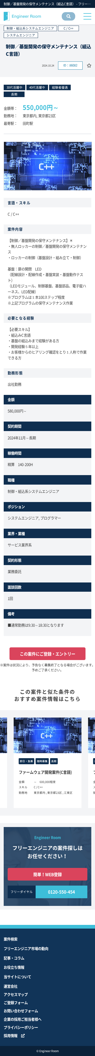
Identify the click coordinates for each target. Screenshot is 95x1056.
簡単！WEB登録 (47, 874)
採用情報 (10, 1035)
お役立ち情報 (14, 967)
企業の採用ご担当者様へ (22, 1019)
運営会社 (10, 986)
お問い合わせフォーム (21, 1010)
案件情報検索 (68, 20)
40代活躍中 (37, 87)
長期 (14, 94)
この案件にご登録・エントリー (47, 654)
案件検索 (10, 939)
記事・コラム (14, 958)
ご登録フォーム (16, 1002)
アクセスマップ (16, 994)
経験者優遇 (60, 87)
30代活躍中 (14, 87)
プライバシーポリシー (21, 1027)
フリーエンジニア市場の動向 (26, 948)
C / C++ (68, 28)
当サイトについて (17, 976)
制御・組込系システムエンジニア (30, 28)
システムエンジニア (21, 35)
